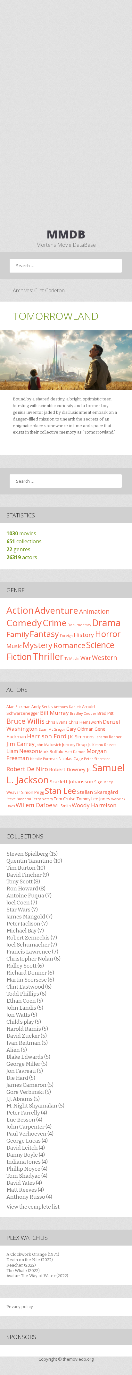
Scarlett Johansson (71, 781)
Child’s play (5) (23, 1022)
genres (18, 549)
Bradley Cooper (83, 713)
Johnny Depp (74, 744)
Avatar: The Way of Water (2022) (37, 1275)
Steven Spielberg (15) (32, 854)
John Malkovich (48, 744)
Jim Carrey (20, 744)
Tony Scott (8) (23, 881)
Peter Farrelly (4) (26, 1112)
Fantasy (44, 633)
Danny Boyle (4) (25, 1155)
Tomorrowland (56, 316)
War (85, 658)
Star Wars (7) (22, 909)
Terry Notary (42, 799)
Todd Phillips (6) (26, 994)
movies (21, 533)
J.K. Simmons (81, 737)
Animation (94, 611)
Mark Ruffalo (51, 751)
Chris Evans (56, 722)
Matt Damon (75, 752)
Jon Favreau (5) (24, 1071)
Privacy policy (19, 1306)
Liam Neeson (22, 751)
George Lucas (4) (27, 1140)
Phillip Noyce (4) (26, 1169)
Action (20, 610)
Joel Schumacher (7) (31, 944)
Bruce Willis (25, 721)
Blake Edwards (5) (28, 1057)
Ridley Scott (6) (25, 965)
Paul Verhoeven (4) (30, 1133)
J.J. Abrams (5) (23, 1099)
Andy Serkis (42, 706)
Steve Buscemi (18, 799)
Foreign (66, 635)
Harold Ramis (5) (27, 1029)
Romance (69, 645)
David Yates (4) (24, 1183)
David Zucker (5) (26, 1036)
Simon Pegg (32, 792)
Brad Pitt (105, 713)
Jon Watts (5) (21, 1015)
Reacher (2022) (21, 1265)
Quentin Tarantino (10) (34, 861)
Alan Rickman (18, 706)
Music (14, 646)
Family (17, 634)
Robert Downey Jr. (70, 769)
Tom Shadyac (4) (26, 1176)
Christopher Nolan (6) (33, 958)
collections (24, 541)
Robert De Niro (27, 769)
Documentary (79, 625)
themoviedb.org (78, 1359)
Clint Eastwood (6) (29, 987)
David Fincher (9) (27, 875)
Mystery (38, 645)
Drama (106, 622)
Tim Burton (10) (25, 868)
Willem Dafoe (34, 805)
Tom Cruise (65, 798)
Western (104, 657)
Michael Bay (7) (25, 930)
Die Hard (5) (20, 1078)
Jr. (89, 744)
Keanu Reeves (104, 744)
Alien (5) (16, 1050)
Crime (55, 623)
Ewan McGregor (52, 729)
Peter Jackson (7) (27, 923)
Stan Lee (60, 791)
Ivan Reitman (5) (27, 1043)
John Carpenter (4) (29, 1126)
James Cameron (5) (30, 1085)
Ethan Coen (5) (24, 1001)
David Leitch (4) (25, 1148)
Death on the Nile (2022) (29, 1259)
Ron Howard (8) (25, 888)
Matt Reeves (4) (25, 1190)
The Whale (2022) (23, 1270)
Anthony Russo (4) (29, 1197)
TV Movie (72, 658)
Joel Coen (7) (21, 902)
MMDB (66, 234)
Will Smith (62, 805)
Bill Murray (54, 712)
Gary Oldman (80, 729)
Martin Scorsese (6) (30, 979)
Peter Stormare (97, 759)
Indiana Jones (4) (27, 1162)
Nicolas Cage (71, 758)
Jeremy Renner (108, 736)
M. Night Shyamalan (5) (35, 1105)
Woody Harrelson (94, 805)
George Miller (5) (26, 1064)
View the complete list (33, 1207)
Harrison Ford (47, 736)
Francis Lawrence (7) (32, 951)
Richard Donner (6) (30, 972)
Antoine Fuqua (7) (29, 895)
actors (21, 557)
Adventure (56, 610)
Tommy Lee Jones (93, 798)
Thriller (48, 656)
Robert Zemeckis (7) (31, 937)
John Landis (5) (24, 1008)
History (84, 635)
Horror (107, 634)
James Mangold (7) (29, 916)
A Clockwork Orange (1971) (32, 1254)
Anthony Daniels (67, 707)
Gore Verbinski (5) (28, 1092)
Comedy (24, 623)
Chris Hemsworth (85, 722)
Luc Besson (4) (24, 1119)
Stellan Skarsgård (97, 792)
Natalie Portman (44, 759)
